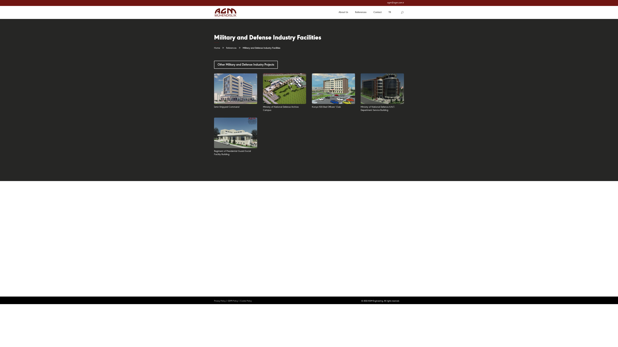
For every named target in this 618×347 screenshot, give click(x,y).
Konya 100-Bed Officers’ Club (326, 107)
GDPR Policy (233, 301)
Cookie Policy (246, 301)
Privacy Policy (220, 301)
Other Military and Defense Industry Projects (246, 64)
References (231, 48)
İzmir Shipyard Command (226, 107)
